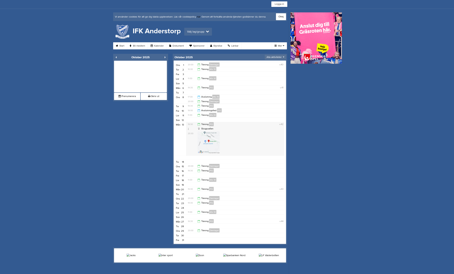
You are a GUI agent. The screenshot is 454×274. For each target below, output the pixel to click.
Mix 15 (213, 69)
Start (121, 45)
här (198, 16)
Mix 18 (213, 78)
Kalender (158, 45)
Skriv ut (154, 96)
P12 (211, 87)
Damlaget (214, 64)
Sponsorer (198, 45)
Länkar (235, 45)
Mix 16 (216, 96)
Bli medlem (138, 45)
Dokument (178, 45)
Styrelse (217, 45)
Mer (280, 45)
